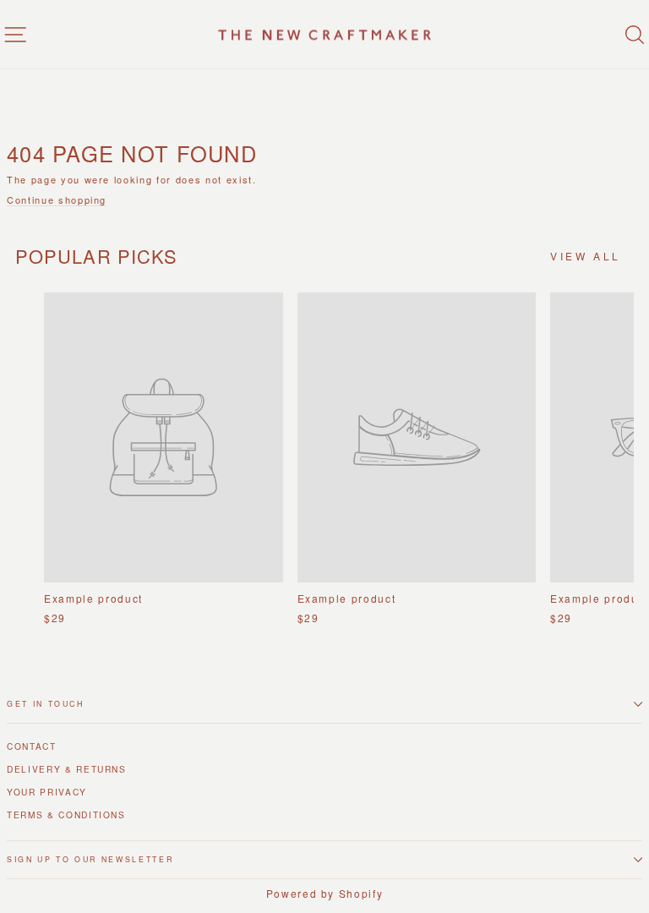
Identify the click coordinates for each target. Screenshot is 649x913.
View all (585, 256)
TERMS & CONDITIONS (66, 814)
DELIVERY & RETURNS (67, 769)
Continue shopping (56, 200)
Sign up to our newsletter (90, 859)
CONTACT (32, 746)
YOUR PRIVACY (47, 791)
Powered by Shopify (325, 893)
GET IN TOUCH (46, 703)
